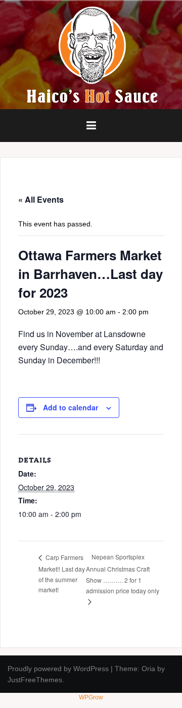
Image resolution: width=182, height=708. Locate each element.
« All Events (41, 199)
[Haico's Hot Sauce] (91, 55)
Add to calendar (70, 407)
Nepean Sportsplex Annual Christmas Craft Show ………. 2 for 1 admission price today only (122, 573)
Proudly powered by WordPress (58, 669)
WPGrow (91, 697)
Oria (148, 669)
